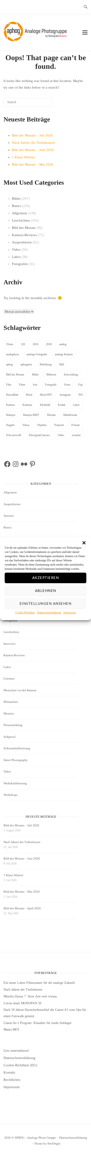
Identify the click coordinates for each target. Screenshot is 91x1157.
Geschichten (21, 220)
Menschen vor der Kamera (20, 690)
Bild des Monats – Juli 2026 (32, 135)
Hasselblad (12, 394)
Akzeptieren (45, 578)
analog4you (12, 354)
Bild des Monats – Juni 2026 (33, 150)
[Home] (36, 40)
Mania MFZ (11, 1029)
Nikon (25, 425)
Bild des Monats (23, 228)
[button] (84, 542)
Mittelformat (70, 415)
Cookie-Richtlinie (25, 612)
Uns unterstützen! (16, 1050)
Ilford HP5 (46, 394)
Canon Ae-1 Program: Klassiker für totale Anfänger (38, 1023)
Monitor (9, 713)
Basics (16, 206)
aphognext (26, 364)
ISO (80, 394)
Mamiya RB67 (31, 415)
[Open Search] (86, 7)
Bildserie (51, 374)
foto (35, 384)
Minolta (51, 415)
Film (8, 384)
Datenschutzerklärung (49, 612)
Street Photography (16, 760)
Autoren (9, 515)
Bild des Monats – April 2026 (22, 908)
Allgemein (19, 213)
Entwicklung (71, 374)
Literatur (9, 678)
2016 (35, 344)
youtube (76, 435)
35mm (9, 344)
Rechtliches (12, 1080)
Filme (22, 384)
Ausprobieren (22, 242)
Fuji (80, 384)
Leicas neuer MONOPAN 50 (22, 1003)
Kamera (10, 405)
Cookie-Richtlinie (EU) (20, 1065)
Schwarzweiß (13, 435)
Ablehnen (45, 591)
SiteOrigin (53, 1143)
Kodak (61, 405)
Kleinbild (45, 405)
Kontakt (9, 1072)
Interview (9, 643)
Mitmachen (11, 702)
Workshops (11, 795)
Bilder (16, 198)
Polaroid (59, 425)
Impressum (69, 612)
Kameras (27, 405)
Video (16, 249)
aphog (9, 364)
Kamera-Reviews (24, 235)
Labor (16, 257)
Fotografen (20, 264)
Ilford (29, 394)
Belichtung (46, 364)
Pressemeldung (13, 725)
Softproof (9, 737)
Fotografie (50, 384)
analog (62, 344)
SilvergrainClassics (39, 435)
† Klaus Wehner (23, 157)
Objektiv (42, 425)
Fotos (67, 384)
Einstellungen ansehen (46, 604)
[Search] (42, 104)
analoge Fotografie (37, 354)
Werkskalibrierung (15, 783)
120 (23, 344)
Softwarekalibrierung (17, 748)
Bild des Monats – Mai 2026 (32, 164)
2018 (49, 344)
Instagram (65, 394)
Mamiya (10, 415)
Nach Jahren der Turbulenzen (33, 143)
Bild (61, 364)
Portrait (75, 425)
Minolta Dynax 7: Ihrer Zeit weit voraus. (31, 996)
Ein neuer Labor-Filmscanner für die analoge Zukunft (39, 983)
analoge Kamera (64, 354)
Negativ (10, 425)
